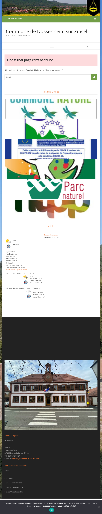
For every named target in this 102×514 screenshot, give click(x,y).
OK (51, 510)
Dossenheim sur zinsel (51, 235)
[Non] (98, 507)
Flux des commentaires (14, 487)
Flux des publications (13, 483)
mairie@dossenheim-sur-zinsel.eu (26, 459)
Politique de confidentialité (16, 465)
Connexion (9, 478)
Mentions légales (11, 435)
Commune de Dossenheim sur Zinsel (46, 31)
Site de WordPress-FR (14, 492)
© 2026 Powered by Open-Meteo (16, 270)
